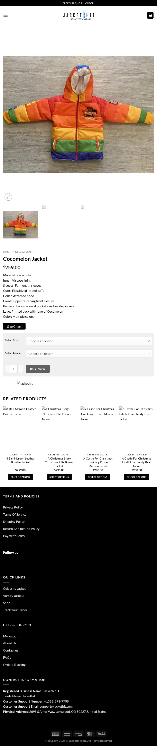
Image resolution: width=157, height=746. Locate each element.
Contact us (10, 650)
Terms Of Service (14, 514)
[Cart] (150, 15)
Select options (20, 477)
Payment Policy (14, 536)
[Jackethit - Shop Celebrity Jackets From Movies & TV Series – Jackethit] (78, 15)
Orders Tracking (14, 664)
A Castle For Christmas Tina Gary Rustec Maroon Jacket (98, 462)
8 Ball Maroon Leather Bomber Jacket (20, 460)
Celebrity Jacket (14, 588)
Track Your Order (15, 610)
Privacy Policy (13, 507)
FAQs (7, 657)
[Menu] (5, 15)
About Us (10, 643)
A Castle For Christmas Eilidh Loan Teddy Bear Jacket (136, 462)
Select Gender (13, 353)
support (45, 706)
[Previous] (11, 113)
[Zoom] (8, 197)
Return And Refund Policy (21, 529)
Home (7, 252)
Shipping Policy (14, 521)
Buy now (38, 369)
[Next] (145, 113)
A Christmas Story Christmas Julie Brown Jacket (59, 462)
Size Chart (14, 326)
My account (11, 636)
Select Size (11, 340)
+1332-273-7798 (56, 701)
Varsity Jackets (13, 595)
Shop (6, 603)
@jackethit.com (62, 706)
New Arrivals (24, 252)
